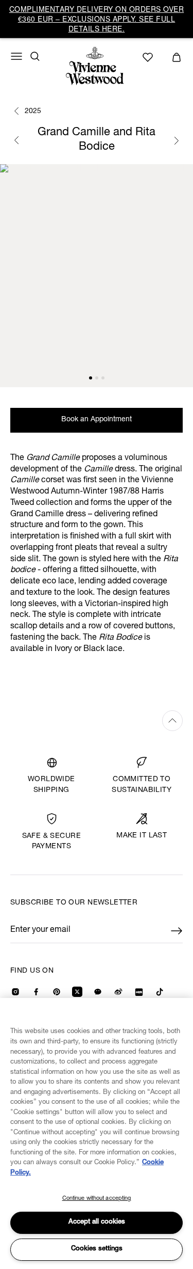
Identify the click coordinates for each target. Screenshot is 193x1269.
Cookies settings (96, 1249)
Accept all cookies (96, 1222)
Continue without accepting (96, 1198)
